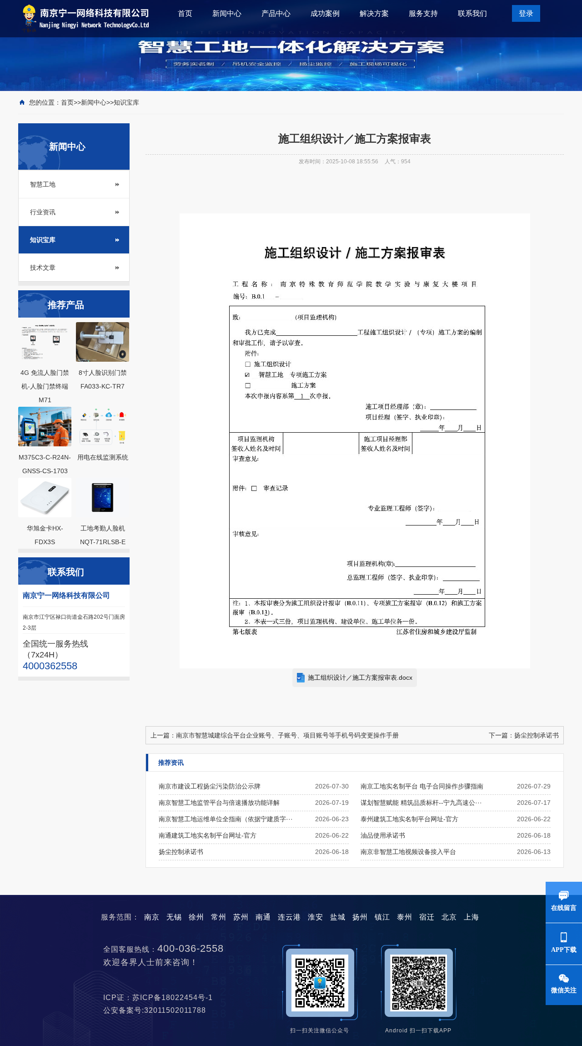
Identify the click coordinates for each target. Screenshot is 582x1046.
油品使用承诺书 (383, 835)
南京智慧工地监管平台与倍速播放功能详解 (219, 802)
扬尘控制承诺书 (536, 735)
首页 (185, 13)
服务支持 (423, 13)
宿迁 (427, 917)
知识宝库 (126, 102)
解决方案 (374, 13)
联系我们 (472, 13)
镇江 (382, 917)
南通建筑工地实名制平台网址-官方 (207, 835)
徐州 (196, 917)
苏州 (241, 917)
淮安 (315, 917)
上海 (471, 917)
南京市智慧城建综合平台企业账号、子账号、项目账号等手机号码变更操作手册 (287, 735)
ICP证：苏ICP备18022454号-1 (161, 997)
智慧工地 (42, 184)
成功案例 (325, 13)
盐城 (338, 917)
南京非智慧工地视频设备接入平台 (408, 851)
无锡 (174, 917)
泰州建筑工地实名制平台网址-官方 (409, 819)
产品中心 (276, 13)
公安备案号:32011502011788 (158, 1010)
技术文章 (42, 267)
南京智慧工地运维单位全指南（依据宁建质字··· (226, 819)
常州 (218, 917)
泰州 (404, 917)
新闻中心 (226, 13)
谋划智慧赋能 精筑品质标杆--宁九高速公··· (421, 802)
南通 (263, 917)
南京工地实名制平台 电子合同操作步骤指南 (422, 786)
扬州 (360, 917)
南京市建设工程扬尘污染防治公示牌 (210, 786)
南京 (152, 917)
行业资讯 (42, 212)
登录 (526, 13)
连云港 (289, 917)
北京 (449, 917)
